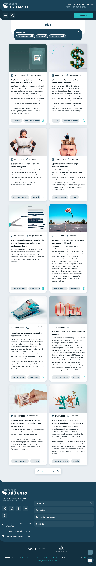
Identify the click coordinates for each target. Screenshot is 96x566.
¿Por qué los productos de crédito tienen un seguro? (25, 165)
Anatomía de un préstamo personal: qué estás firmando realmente (27, 81)
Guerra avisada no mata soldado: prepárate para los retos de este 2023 (67, 422)
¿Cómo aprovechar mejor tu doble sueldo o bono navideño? (65, 81)
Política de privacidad (49, 561)
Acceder (83, 16)
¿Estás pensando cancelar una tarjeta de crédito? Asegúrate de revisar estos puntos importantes (27, 243)
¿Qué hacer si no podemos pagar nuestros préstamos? (65, 165)
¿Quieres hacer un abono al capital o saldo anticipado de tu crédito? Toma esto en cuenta (26, 423)
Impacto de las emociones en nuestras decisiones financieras (26, 334)
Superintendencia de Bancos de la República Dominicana (41, 558)
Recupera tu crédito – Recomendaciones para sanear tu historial (68, 242)
